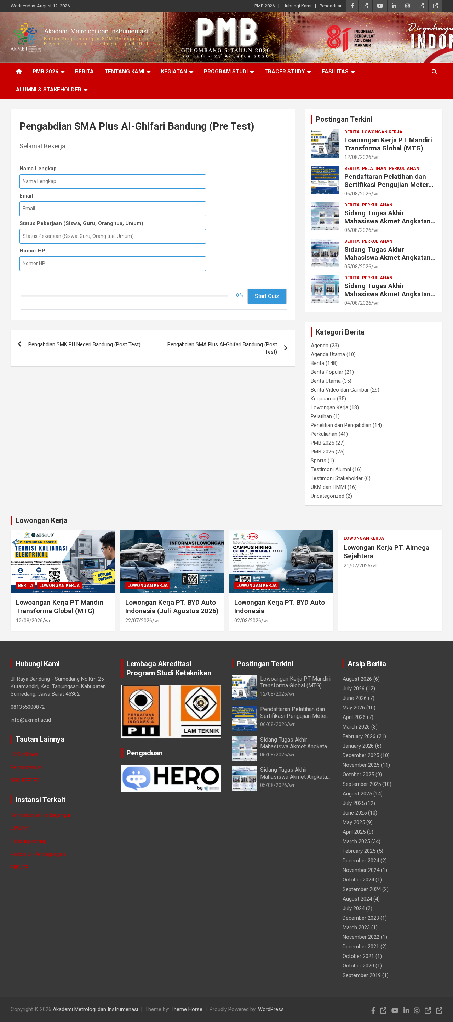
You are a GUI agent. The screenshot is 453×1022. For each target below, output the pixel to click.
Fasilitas (335, 71)
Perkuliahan (404, 168)
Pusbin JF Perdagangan (38, 854)
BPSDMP (21, 828)
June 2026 (355, 698)
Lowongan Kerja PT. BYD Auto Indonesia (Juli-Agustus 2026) (172, 606)
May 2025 (354, 822)
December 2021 (361, 946)
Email (26, 196)
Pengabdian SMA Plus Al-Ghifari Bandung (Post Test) (222, 348)
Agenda (319, 345)
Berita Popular (327, 372)
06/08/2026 (357, 193)
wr (376, 157)
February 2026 (359, 736)
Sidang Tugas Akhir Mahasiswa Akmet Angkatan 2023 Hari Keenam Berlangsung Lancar (387, 261)
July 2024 (354, 908)
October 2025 (358, 774)
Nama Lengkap (38, 168)
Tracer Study (284, 71)
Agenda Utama (328, 354)
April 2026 (354, 717)
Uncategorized (327, 496)
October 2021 (358, 956)
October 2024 (358, 880)
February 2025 (359, 851)
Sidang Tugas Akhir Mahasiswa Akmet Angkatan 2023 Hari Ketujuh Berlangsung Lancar (387, 225)
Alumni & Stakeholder (48, 89)
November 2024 (361, 870)
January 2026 (358, 746)
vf (375, 566)
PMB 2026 (264, 5)
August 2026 (357, 679)
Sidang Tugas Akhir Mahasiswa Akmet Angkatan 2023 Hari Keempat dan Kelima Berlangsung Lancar (387, 298)
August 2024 (357, 899)
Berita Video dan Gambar (340, 390)
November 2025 (361, 765)
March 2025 (356, 841)
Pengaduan (331, 5)
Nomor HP (32, 250)
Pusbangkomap (29, 841)
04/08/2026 (357, 303)
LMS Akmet (24, 754)
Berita (84, 71)
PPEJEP (20, 867)
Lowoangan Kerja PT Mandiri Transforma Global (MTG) (388, 144)
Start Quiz (267, 296)
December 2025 (361, 755)
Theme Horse (186, 1009)
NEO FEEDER (25, 780)
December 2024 (361, 860)
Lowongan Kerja (382, 132)
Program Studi (226, 71)
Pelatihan (374, 168)
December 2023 (361, 918)
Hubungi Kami (297, 5)
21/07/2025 (357, 566)
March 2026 (356, 727)
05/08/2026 (357, 266)
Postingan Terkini (344, 119)
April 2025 (354, 832)
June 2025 (355, 813)
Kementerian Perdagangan (41, 815)
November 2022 (361, 937)
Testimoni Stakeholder (337, 478)
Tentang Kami (124, 71)
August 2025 (357, 793)
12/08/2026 (357, 157)
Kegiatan (174, 71)
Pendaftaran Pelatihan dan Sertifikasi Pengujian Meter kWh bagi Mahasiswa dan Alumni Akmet (386, 188)
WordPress (271, 1009)
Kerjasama (323, 398)
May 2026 (354, 707)
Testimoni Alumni (331, 469)
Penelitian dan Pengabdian (341, 425)
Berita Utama (326, 381)
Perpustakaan (26, 767)
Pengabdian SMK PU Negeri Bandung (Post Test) (84, 344)
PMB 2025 (322, 443)
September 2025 (362, 784)
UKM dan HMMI (328, 487)
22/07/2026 (138, 620)
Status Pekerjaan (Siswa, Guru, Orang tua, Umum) (81, 223)
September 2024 (362, 889)
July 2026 (354, 688)
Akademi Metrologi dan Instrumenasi (95, 1009)
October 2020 (358, 966)
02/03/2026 (247, 620)
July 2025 (354, 803)
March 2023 (356, 927)
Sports (318, 460)
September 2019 (362, 975)
